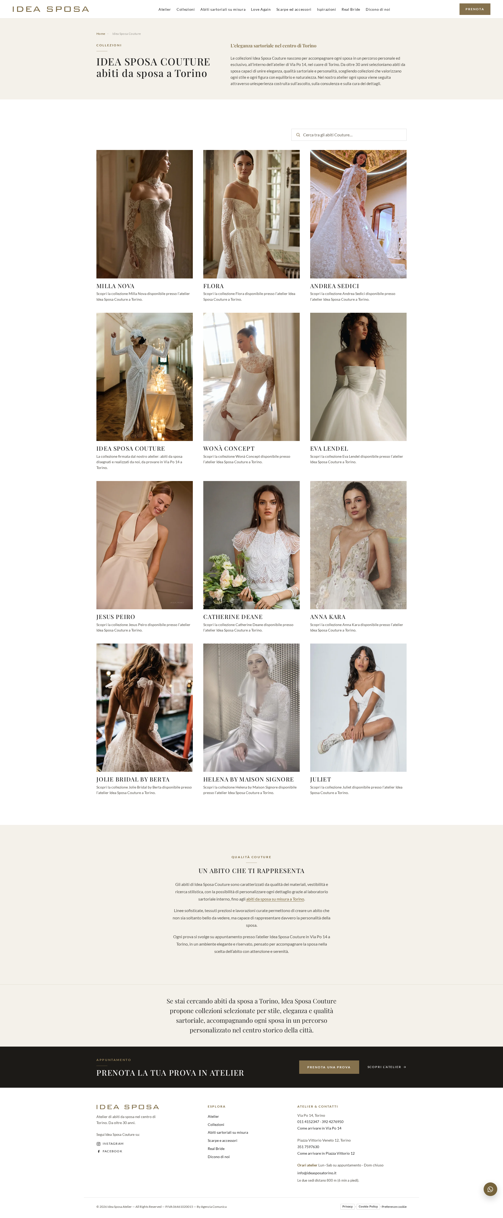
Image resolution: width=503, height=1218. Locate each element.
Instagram (113, 1144)
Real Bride (351, 9)
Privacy (347, 1206)
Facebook (112, 1151)
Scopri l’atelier (384, 1067)
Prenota (475, 9)
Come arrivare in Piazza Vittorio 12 (326, 1153)
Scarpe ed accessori (293, 9)
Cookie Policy (368, 1206)
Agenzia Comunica (214, 1207)
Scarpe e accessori (222, 1140)
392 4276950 (332, 1121)
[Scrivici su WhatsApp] (490, 1189)
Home (100, 34)
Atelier (164, 9)
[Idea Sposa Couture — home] (51, 9)
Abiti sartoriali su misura (222, 9)
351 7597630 (308, 1146)
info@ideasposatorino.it (316, 1173)
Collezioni (186, 9)
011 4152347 (308, 1121)
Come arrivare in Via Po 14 (319, 1128)
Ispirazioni (326, 9)
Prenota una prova (329, 1067)
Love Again (261, 9)
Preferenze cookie (394, 1207)
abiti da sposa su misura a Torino (275, 898)
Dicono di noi (378, 9)
